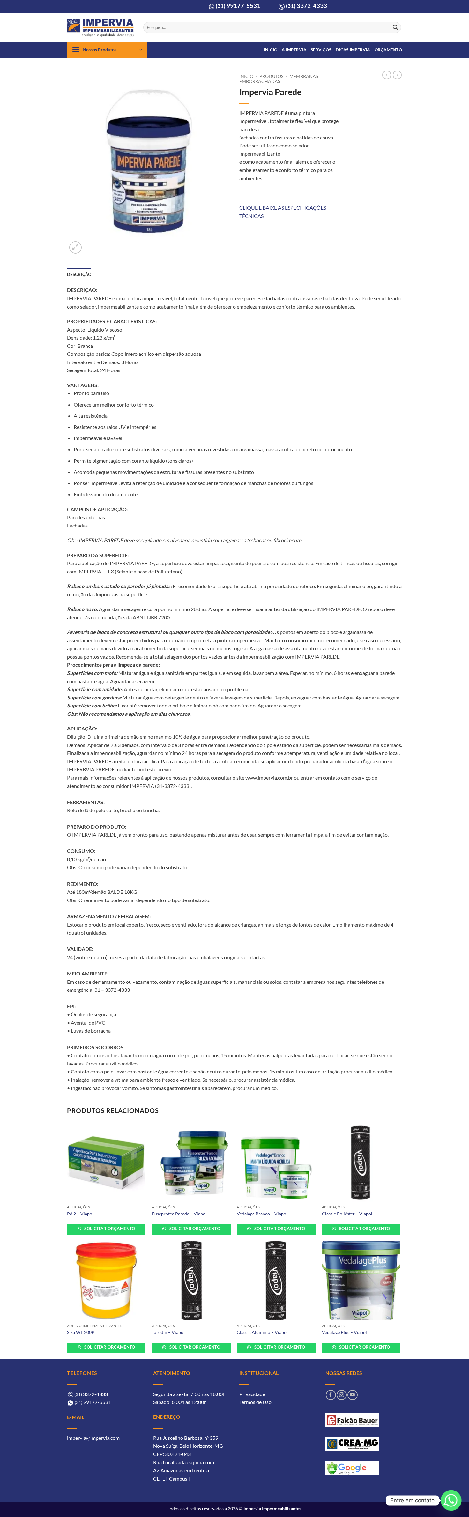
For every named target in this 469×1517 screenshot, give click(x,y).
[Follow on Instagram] (341, 1395)
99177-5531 (238, 5)
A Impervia (294, 49)
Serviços (321, 49)
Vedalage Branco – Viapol (262, 1213)
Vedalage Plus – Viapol (344, 1332)
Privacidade (252, 1394)
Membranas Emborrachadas (278, 79)
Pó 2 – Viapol (80, 1213)
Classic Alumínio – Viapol (262, 1332)
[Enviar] (395, 27)
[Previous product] (397, 75)
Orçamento (388, 49)
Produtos (271, 76)
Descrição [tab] (79, 274)
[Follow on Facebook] (331, 1395)
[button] (107, 50)
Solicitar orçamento (109, 1228)
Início (271, 49)
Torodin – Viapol (168, 1332)
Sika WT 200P (80, 1332)
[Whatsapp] (451, 1500)
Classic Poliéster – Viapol (347, 1213)
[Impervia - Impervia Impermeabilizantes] (100, 27)
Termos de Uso (255, 1402)
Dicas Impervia (353, 49)
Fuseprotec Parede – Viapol (179, 1213)
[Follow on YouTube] (352, 1395)
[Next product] (386, 75)
